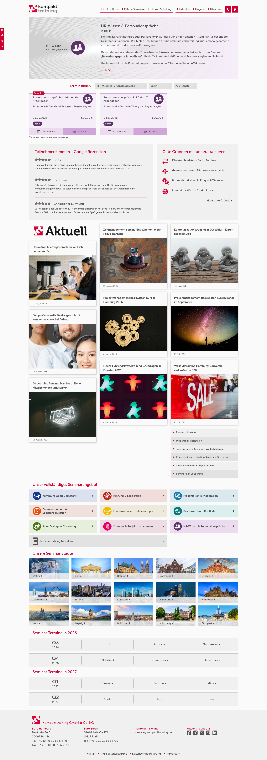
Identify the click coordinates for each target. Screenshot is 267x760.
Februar (158, 683)
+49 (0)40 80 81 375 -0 (52, 740)
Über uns (215, 9)
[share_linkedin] (2, 47)
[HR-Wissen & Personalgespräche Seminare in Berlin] (228, 9)
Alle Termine (48, 131)
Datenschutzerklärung (146, 753)
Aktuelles (184, 9)
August (159, 644)
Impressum (172, 753)
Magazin (200, 9)
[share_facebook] (2, 36)
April (106, 699)
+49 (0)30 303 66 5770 (103, 740)
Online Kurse (111, 9)
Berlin (37, 123)
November (158, 660)
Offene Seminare (134, 9)
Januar (107, 683)
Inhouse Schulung (160, 9)
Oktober (107, 660)
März (210, 683)
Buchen (82, 131)
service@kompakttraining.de (153, 732)
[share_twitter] (2, 42)
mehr (104, 70)
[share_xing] (2, 30)
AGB (91, 753)
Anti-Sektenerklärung (113, 753)
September (210, 644)
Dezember (211, 660)
